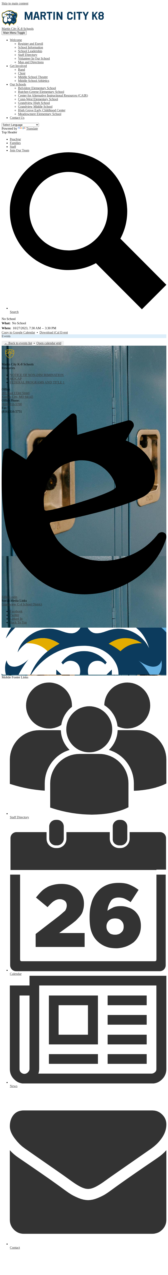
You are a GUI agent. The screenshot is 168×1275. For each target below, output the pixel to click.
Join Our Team (19, 150)
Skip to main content (15, 3)
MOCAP (16, 378)
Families (15, 143)
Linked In (16, 618)
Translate (32, 128)
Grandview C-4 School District (22, 604)
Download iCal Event (54, 332)
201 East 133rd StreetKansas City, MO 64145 (17, 394)
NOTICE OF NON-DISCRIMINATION (37, 375)
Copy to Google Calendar (18, 332)
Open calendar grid (48, 343)
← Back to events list (18, 343)
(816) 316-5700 (12, 404)
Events (6, 336)
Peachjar (15, 139)
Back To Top (18, 622)
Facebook (16, 611)
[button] (16, 40)
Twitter (14, 615)
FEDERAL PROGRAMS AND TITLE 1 (37, 382)
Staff (13, 146)
